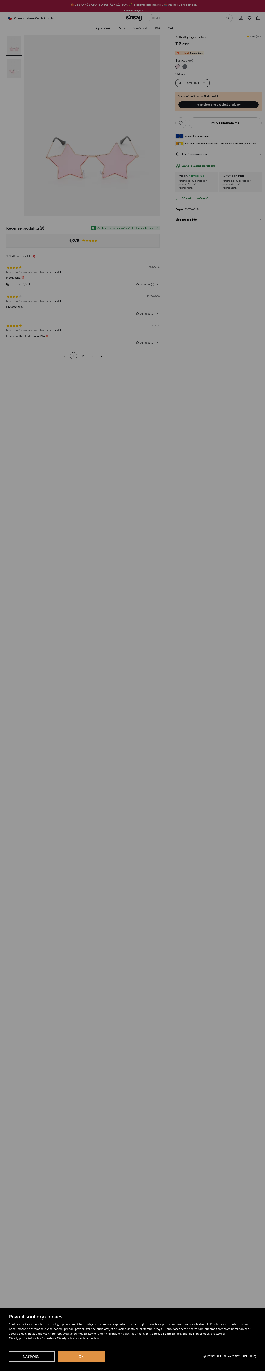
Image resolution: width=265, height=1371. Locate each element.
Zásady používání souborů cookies (31, 1338)
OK (81, 1356)
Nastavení (31, 1356)
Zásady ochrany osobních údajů (78, 1338)
